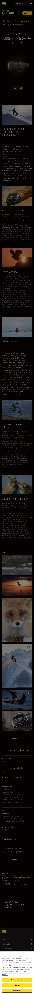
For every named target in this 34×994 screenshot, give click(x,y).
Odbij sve (17, 985)
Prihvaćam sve (17, 990)
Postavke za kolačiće (17, 980)
